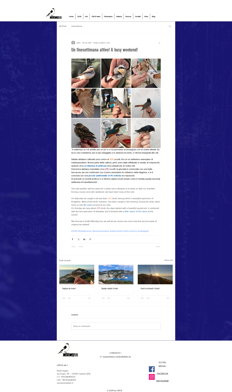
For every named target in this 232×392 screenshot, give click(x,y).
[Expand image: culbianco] (86, 73)
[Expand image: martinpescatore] (116, 133)
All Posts (62, 26)
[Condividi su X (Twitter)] (78, 239)
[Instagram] (152, 377)
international (76, 26)
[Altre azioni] (159, 42)
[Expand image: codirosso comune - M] (146, 103)
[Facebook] (152, 369)
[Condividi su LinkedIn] (84, 239)
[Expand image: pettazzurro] (116, 103)
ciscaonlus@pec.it (65, 383)
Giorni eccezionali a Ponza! (150, 288)
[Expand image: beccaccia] (146, 73)
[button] (170, 26)
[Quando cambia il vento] (116, 274)
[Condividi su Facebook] (72, 239)
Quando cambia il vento (110, 288)
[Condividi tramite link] (90, 239)
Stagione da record (68, 288)
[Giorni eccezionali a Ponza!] (155, 274)
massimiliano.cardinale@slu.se (117, 357)
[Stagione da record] (76, 274)
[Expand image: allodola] (86, 133)
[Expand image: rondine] (146, 133)
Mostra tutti (168, 260)
